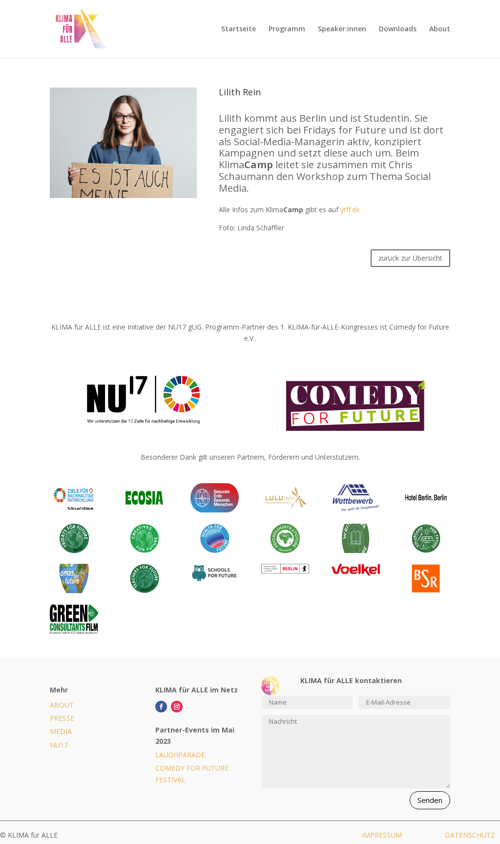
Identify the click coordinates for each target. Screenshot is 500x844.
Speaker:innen (342, 29)
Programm (287, 29)
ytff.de (350, 209)
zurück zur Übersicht (410, 258)
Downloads (398, 29)
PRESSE (62, 718)
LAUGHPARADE (180, 754)
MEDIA (61, 731)
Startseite (238, 29)
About (439, 29)
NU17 (59, 745)
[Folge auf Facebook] (161, 706)
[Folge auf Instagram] (177, 706)
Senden (429, 800)
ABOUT (62, 705)
